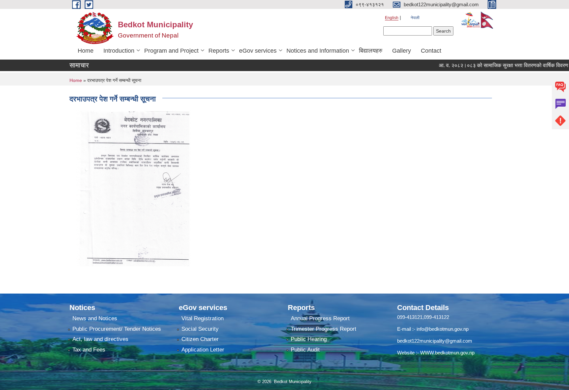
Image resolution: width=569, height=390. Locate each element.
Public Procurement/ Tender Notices (116, 329)
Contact (431, 50)
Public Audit (305, 350)
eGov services (258, 50)
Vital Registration (202, 318)
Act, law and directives (100, 339)
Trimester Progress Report (323, 329)
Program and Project (171, 50)
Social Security (200, 329)
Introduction (118, 50)
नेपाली (415, 17)
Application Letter (202, 350)
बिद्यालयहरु (370, 50)
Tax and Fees (88, 350)
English (391, 17)
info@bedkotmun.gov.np (443, 329)
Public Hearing (309, 339)
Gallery (401, 50)
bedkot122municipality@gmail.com (434, 341)
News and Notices (94, 318)
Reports (218, 50)
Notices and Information (317, 50)
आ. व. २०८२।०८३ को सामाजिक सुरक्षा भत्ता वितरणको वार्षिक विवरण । (496, 65)
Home (86, 50)
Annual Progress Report (320, 318)
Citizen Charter (200, 339)
